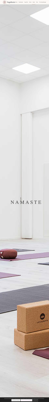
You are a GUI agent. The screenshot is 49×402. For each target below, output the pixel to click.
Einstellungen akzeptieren (16, 400)
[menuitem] (16, 2)
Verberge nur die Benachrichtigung (26, 400)
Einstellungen (35, 400)
